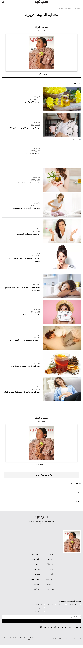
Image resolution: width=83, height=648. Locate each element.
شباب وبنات (37, 203)
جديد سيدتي (35, 569)
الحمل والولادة (36, 97)
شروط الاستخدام (77, 638)
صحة (38, 229)
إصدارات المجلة (41, 27)
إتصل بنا (54, 638)
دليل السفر (50, 589)
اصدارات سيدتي (49, 584)
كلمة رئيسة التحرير (43, 475)
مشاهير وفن (61, 605)
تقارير (52, 574)
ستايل (52, 569)
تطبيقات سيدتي (35, 579)
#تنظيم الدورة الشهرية (41, 15)
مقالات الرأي (50, 564)
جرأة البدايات (78, 502)
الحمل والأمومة (39, 612)
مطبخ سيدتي (50, 559)
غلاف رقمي (36, 584)
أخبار (38, 335)
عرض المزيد (40, 405)
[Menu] (80, 2)
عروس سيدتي (49, 579)
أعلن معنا (60, 638)
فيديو (52, 554)
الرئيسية (77, 8)
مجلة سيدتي (36, 554)
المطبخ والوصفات (38, 608)
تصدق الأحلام (77, 493)
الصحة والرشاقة (39, 605)
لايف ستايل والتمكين (74, 605)
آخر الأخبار (37, 589)
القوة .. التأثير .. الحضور (76, 484)
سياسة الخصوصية (68, 638)
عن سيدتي (37, 564)
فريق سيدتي (36, 574)
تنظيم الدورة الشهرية (65, 8)
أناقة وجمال (51, 605)
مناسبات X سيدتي (35, 559)
